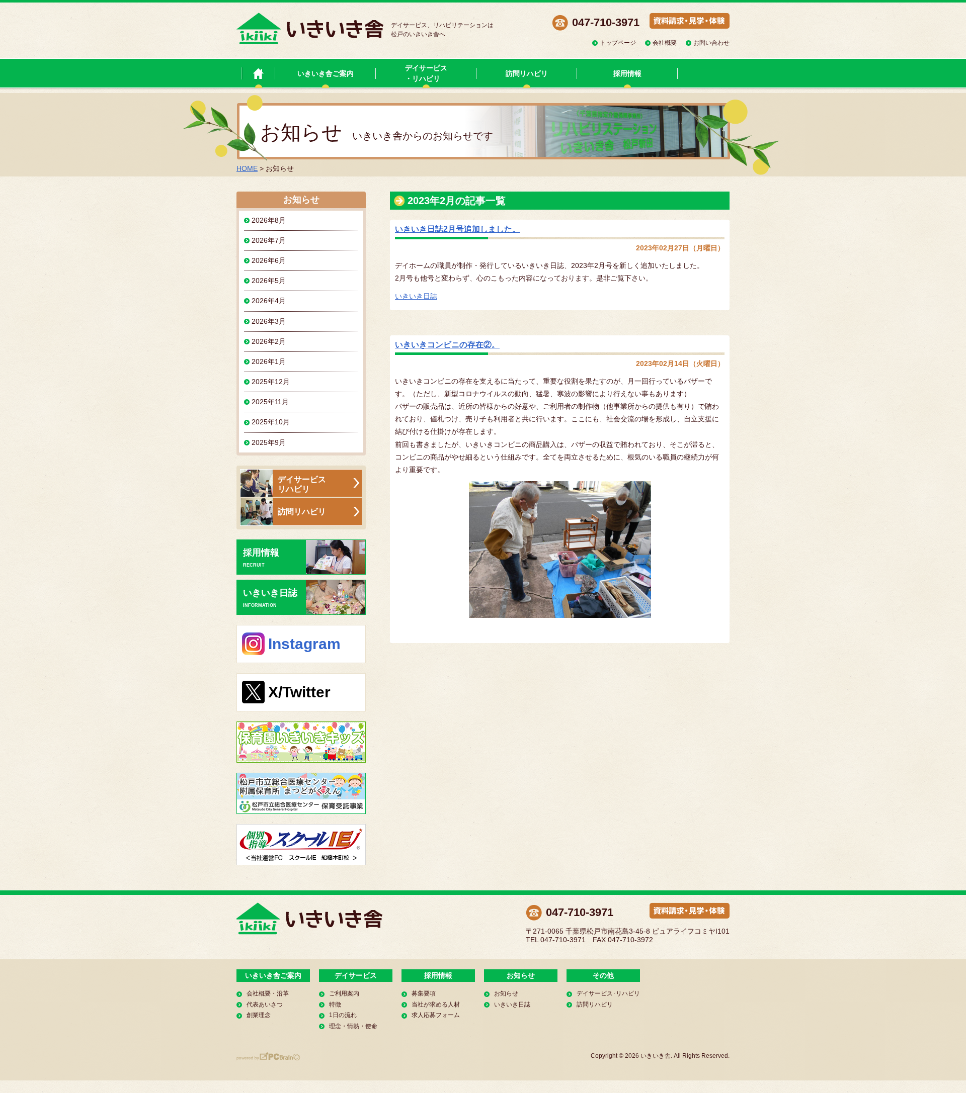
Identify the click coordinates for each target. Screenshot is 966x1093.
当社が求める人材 (436, 1004)
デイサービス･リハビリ (608, 993)
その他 (603, 975)
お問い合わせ (711, 42)
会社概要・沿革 (268, 993)
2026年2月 (269, 341)
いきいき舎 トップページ (258, 73)
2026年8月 (269, 220)
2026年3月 (269, 321)
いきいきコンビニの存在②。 (447, 344)
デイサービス (356, 975)
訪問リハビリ (527, 73)
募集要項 (424, 993)
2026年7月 (269, 240)
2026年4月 (269, 301)
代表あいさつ (265, 1004)
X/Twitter (299, 692)
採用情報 (627, 73)
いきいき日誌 (416, 296)
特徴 (335, 1004)
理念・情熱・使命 (353, 1026)
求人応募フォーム (436, 1015)
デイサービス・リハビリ (426, 73)
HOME (247, 168)
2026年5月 (269, 281)
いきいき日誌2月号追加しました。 (457, 229)
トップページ (618, 42)
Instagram (304, 643)
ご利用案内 (344, 993)
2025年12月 (271, 382)
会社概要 (665, 42)
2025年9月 (269, 442)
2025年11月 (270, 402)
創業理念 (259, 1015)
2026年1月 (269, 361)
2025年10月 (271, 422)
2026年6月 (269, 260)
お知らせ (521, 975)
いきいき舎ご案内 (325, 73)
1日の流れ (343, 1015)
